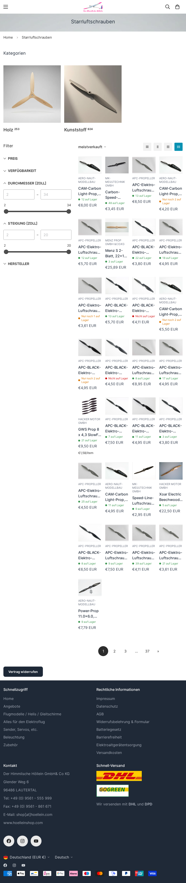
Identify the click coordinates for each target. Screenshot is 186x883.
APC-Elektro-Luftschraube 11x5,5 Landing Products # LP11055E (90, 250)
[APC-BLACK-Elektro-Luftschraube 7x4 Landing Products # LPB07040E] (171, 406)
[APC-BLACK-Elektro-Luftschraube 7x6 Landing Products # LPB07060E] (144, 227)
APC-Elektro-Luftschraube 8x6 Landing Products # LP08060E (144, 555)
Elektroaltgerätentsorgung (119, 745)
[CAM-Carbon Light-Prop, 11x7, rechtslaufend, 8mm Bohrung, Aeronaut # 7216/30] (171, 285)
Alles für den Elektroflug (24, 721)
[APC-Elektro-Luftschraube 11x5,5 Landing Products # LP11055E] (90, 227)
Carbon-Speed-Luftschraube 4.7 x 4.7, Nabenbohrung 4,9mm (117, 195)
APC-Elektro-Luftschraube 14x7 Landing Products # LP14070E (144, 370)
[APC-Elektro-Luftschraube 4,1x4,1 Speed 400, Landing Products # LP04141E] (171, 533)
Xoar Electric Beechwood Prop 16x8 (170, 497)
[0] (177, 7)
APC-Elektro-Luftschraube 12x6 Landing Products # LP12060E (144, 187)
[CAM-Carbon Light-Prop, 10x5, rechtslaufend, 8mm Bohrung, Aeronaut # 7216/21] (117, 471)
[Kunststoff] (93, 94)
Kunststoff (78, 129)
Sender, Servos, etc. (20, 729)
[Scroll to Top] (177, 858)
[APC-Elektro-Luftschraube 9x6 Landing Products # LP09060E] (90, 471)
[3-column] (168, 147)
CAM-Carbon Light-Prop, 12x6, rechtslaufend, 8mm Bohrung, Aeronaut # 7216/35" (90, 191)
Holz (11, 129)
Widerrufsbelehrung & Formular (122, 721)
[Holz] (32, 94)
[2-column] (158, 147)
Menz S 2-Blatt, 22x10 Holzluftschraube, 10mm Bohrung (117, 253)
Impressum (105, 698)
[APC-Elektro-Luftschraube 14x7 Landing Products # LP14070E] (144, 347)
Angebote (11, 706)
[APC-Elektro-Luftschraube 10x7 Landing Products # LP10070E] (171, 227)
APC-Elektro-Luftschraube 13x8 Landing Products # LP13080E (117, 555)
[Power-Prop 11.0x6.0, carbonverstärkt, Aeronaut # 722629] (90, 587)
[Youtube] (36, 841)
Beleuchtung (13, 737)
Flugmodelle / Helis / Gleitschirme (32, 714)
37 (147, 651)
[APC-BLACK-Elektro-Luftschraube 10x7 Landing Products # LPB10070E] (144, 406)
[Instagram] (22, 841)
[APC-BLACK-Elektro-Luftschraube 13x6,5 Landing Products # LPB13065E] (117, 406)
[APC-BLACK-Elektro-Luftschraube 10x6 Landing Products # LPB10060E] (90, 347)
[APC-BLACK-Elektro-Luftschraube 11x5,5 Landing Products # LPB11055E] (117, 285)
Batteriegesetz (108, 729)
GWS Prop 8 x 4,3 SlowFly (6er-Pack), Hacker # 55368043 (89, 432)
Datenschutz (107, 706)
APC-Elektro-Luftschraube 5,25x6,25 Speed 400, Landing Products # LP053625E (90, 308)
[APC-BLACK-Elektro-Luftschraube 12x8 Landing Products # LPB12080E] (90, 533)
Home (8, 37)
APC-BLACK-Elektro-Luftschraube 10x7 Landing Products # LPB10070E (144, 428)
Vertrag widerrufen (23, 672)
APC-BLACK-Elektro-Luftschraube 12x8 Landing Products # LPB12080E (90, 555)
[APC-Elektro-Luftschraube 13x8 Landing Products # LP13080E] (117, 533)
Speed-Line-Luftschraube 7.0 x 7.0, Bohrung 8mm (144, 500)
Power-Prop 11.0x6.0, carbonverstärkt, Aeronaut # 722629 (90, 613)
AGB (100, 714)
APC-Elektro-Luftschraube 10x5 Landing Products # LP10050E (171, 370)
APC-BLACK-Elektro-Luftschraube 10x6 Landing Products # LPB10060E (90, 370)
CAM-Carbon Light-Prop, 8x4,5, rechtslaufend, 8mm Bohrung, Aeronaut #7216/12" (171, 191)
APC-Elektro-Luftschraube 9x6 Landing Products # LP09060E (90, 493)
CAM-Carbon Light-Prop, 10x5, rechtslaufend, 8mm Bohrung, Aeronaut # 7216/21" (117, 497)
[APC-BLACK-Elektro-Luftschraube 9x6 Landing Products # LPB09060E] (117, 347)
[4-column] (178, 147)
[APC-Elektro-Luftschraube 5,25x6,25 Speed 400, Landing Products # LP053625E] (90, 285)
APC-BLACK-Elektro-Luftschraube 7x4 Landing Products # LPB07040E (171, 428)
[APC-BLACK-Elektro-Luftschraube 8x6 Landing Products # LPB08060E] (144, 285)
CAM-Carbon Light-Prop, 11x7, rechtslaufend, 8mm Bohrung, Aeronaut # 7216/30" (171, 312)
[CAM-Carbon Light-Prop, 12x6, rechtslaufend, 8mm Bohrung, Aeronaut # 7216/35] (90, 165)
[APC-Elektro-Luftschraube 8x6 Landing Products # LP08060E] (144, 533)
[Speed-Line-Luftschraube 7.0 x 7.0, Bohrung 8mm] (144, 471)
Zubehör (10, 745)
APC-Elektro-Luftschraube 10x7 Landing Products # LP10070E (171, 250)
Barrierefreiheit (109, 737)
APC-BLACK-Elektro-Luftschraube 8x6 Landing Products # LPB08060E (144, 308)
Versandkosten (109, 752)
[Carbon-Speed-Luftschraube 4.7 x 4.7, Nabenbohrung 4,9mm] (117, 165)
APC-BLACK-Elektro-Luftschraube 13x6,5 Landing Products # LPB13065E (117, 428)
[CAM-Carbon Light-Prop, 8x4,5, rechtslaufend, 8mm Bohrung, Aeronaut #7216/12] (171, 165)
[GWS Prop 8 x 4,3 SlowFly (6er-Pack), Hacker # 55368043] (90, 406)
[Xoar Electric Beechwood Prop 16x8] (171, 471)
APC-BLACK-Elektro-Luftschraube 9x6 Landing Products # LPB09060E (117, 370)
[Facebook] (8, 841)
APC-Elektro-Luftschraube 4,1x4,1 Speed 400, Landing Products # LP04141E (171, 555)
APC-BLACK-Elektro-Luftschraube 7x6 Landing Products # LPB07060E (144, 250)
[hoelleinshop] (93, 7)
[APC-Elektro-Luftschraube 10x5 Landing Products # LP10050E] (171, 347)
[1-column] (147, 147)
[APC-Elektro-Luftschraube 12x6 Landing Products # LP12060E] (144, 165)
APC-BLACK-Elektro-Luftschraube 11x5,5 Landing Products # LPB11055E (117, 308)
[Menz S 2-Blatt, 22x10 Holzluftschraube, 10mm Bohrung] (117, 227)
